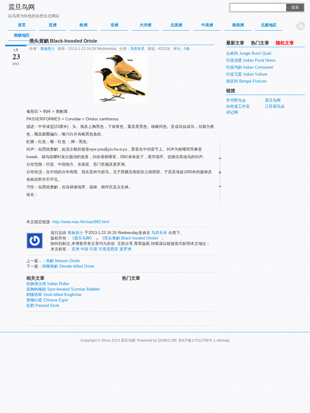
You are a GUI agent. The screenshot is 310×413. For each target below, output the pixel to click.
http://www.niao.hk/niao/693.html (80, 222)
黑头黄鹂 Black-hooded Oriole (130, 238)
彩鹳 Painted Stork (42, 305)
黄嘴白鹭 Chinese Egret (47, 300)
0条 (187, 49)
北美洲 (176, 25)
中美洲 (207, 25)
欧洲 (83, 25)
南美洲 (238, 25)
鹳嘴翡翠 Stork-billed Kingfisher (54, 294)
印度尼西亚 (108, 249)
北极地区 (269, 25)
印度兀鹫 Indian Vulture (246, 74)
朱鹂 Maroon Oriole (63, 261)
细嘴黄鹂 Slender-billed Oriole (68, 266)
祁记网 (232, 112)
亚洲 (53, 25)
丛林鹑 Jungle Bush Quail (248, 53)
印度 (93, 249)
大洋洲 (145, 25)
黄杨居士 (47, 49)
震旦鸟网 (21, 7)
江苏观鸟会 (275, 106)
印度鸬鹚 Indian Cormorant (249, 67)
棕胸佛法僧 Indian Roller (47, 283)
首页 (22, 25)
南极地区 (22, 35)
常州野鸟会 (236, 100)
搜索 (295, 7)
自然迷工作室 (238, 106)
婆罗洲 (125, 249)
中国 (84, 249)
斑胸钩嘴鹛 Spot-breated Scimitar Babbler (63, 289)
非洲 (114, 25)
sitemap (222, 340)
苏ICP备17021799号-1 (197, 340)
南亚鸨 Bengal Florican (246, 81)
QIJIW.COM (167, 340)
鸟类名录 (137, 49)
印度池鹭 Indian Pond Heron (250, 60)
